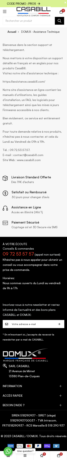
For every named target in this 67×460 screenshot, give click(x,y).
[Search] (59, 21)
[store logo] (33, 11)
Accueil (12, 31)
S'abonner (59, 324)
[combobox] (33, 21)
